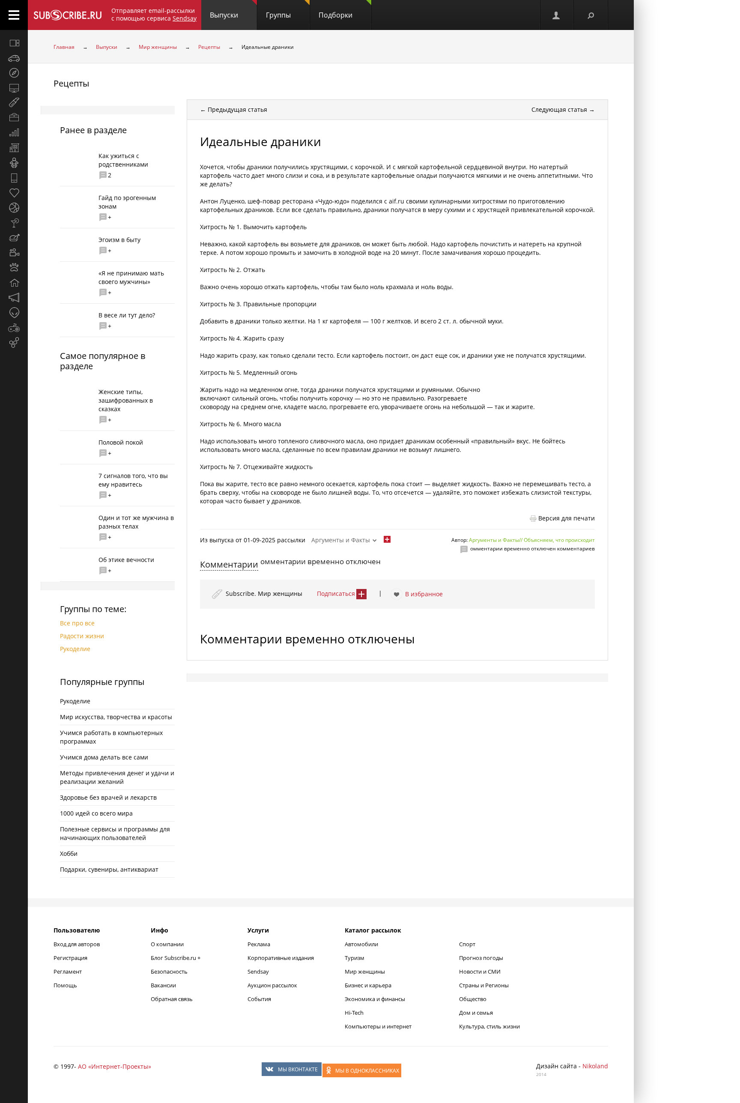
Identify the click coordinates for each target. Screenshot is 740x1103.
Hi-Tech (354, 1012)
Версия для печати (566, 518)
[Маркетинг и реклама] (14, 297)
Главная (64, 47)
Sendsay (258, 971)
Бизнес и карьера (368, 985)
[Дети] (14, 162)
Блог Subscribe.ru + (176, 958)
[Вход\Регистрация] (557, 15)
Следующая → (563, 109)
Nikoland (595, 1066)
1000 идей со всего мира (96, 813)
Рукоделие (75, 649)
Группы (278, 15)
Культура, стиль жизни (489, 1026)
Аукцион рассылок (272, 985)
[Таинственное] (14, 312)
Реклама (259, 944)
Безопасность (169, 971)
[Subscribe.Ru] (67, 15)
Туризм (354, 958)
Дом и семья (476, 1012)
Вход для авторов (77, 944)
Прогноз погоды (481, 958)
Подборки (335, 15)
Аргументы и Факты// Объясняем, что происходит (532, 540)
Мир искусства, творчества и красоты (116, 717)
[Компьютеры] (14, 87)
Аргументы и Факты (340, 540)
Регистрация (70, 958)
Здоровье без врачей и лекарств (108, 797)
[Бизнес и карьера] (14, 117)
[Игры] (14, 327)
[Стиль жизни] (14, 222)
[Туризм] (14, 72)
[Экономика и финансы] (14, 132)
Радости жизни (82, 636)
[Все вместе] (14, 42)
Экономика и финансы (375, 999)
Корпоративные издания (281, 958)
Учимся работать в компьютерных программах (111, 737)
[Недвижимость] (14, 147)
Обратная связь (172, 999)
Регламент (68, 971)
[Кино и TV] (14, 252)
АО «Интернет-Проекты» (114, 1066)
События (259, 999)
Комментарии (229, 564)
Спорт (467, 944)
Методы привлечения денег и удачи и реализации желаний (117, 777)
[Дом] (14, 282)
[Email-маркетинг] (14, 342)
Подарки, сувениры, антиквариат (109, 869)
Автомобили (361, 944)
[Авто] (14, 57)
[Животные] (14, 267)
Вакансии (163, 985)
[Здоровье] (14, 192)
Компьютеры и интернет (378, 1026)
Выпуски (224, 15)
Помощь (65, 985)
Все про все (77, 623)
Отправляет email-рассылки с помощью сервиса (154, 14)
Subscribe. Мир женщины (264, 593)
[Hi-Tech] (14, 177)
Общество (472, 999)
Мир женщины (158, 47)
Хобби (69, 853)
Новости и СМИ (480, 971)
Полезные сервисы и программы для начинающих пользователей (115, 833)
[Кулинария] (14, 237)
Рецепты (209, 47)
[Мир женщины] (14, 102)
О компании (167, 944)
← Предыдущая (233, 109)
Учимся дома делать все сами (104, 757)
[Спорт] (14, 207)
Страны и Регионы (484, 985)
